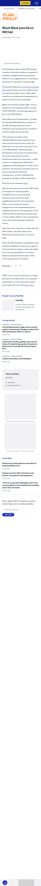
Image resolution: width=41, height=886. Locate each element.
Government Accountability (27, 8)
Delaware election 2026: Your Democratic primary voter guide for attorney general (18, 474)
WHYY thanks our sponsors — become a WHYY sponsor (20, 421)
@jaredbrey (11, 382)
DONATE (25, 3)
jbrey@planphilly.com (14, 385)
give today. (29, 285)
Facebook (12, 266)
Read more (9, 377)
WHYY (8, 3)
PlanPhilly (19, 300)
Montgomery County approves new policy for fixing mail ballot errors (19, 464)
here (26, 183)
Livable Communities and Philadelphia (16, 358)
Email (20, 266)
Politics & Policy (9, 8)
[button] (5, 882)
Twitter (16, 266)
